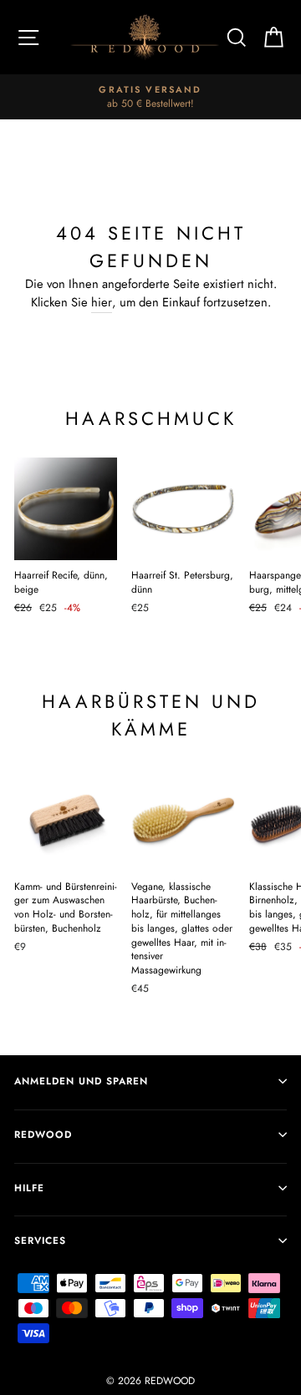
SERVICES (40, 1240)
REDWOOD (43, 1134)
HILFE (29, 1187)
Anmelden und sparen (81, 1081)
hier (101, 302)
